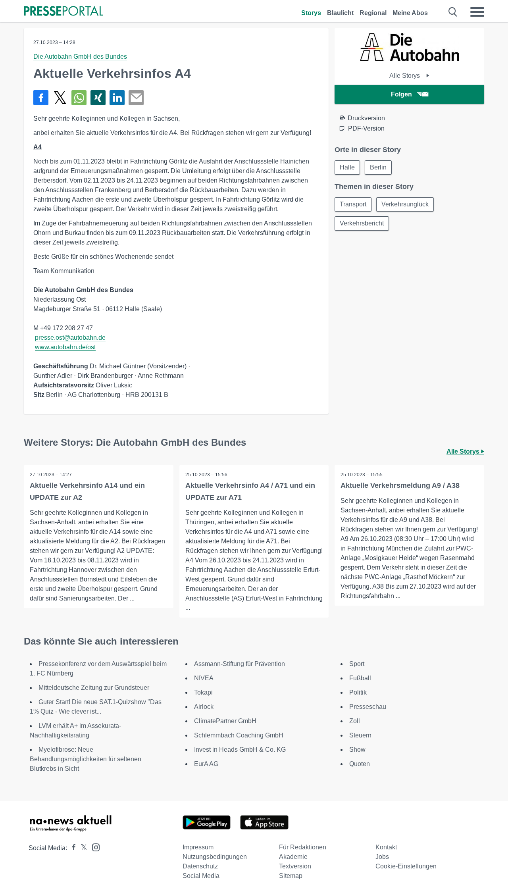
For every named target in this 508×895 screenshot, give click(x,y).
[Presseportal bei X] (81, 848)
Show (357, 749)
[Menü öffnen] (477, 11)
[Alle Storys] (409, 59)
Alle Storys (405, 75)
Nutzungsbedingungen (215, 856)
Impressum (198, 847)
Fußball (360, 678)
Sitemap (290, 875)
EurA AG (206, 763)
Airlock (204, 706)
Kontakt (386, 847)
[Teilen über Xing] (98, 97)
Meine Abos (410, 13)
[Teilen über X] (59, 97)
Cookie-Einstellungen (406, 866)
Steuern (360, 735)
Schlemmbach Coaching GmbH (238, 735)
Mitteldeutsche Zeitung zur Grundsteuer (93, 687)
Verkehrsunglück (405, 204)
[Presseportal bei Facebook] (71, 848)
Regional (373, 13)
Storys (311, 13)
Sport (356, 663)
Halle (347, 167)
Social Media (201, 875)
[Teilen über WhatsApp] (79, 97)
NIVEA (204, 678)
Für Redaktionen (302, 847)
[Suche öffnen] (453, 11)
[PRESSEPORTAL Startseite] (63, 12)
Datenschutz (200, 866)
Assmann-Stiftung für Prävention (239, 663)
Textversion (295, 866)
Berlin (378, 167)
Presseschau (367, 706)
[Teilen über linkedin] (117, 97)
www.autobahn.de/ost (65, 347)
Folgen (401, 94)
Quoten (359, 763)
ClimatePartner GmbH (225, 721)
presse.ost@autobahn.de (70, 337)
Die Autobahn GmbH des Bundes (80, 56)
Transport (353, 204)
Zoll (354, 721)
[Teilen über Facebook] (40, 97)
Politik (358, 692)
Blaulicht (340, 13)
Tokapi (203, 692)
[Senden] (136, 97)
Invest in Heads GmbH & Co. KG (240, 749)
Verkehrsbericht (362, 223)
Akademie (293, 856)
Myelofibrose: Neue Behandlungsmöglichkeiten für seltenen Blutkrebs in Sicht (85, 759)
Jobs (382, 856)
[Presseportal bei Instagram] (93, 846)
